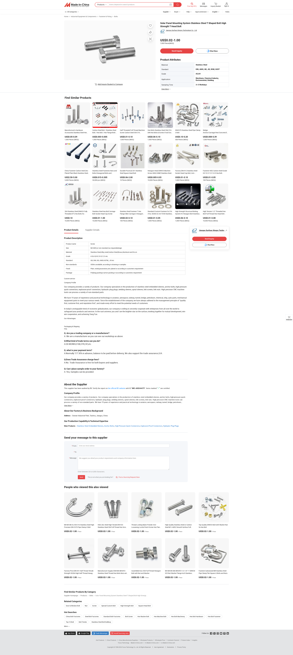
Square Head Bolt (144, 606)
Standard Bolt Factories (111, 616)
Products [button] (100, 4)
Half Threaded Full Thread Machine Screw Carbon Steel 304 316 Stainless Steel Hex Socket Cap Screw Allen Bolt (132, 131)
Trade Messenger (100, 633)
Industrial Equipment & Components (83, 16)
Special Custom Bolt (108, 606)
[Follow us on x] (214, 633)
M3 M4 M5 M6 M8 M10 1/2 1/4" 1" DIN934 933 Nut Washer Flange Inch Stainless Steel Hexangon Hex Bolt (180, 573)
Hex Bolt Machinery (178, 616)
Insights (194, 640)
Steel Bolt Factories (92, 616)
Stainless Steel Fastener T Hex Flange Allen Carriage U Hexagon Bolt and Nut (131, 212)
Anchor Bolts (109, 426)
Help (188, 12)
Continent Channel (173, 640)
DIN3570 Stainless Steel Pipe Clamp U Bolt (187, 131)
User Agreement (159, 647)
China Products (111, 640)
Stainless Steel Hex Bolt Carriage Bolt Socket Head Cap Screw (103, 212)
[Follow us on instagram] (218, 633)
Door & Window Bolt (73, 606)
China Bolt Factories (73, 616)
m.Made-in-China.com (152, 643)
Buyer (176, 12)
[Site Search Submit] (178, 4)
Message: (73, 458)
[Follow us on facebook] (211, 633)
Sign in (226, 6)
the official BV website (116, 388)
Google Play (83, 633)
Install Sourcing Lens (121, 633)
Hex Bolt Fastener (214, 616)
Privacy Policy (181, 647)
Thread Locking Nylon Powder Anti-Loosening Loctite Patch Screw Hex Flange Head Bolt (146, 527)
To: (76, 452)
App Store (70, 633)
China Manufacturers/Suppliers (128, 640)
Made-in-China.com (137, 643)
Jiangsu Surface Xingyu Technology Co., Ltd (181, 30)
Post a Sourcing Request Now (128, 477)
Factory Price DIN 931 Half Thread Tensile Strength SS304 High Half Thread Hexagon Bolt (79, 573)
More (66, 626)
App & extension (201, 12)
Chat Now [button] (214, 51)
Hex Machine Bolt (160, 616)
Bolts (116, 16)
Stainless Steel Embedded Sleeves (90, 426)
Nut (86, 606)
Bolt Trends (83, 622)
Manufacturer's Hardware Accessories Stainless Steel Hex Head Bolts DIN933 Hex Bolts (76, 131)
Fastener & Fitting (105, 16)
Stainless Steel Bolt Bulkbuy (101, 622)
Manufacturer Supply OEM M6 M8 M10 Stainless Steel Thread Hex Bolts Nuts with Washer (113, 573)
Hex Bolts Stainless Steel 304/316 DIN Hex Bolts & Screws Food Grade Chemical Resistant (160, 131)
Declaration (170, 647)
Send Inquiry (177, 51)
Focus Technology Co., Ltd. (130, 647)
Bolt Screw (129, 616)
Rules (227, 12)
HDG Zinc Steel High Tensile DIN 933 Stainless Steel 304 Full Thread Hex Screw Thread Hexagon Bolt (112, 527)
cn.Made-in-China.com (168, 643)
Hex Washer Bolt (143, 616)
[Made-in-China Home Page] (76, 4)
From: (75, 446)
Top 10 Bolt (70, 622)
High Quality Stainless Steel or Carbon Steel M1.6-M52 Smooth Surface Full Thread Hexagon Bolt (178, 527)
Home (66, 16)
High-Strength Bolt (127, 606)
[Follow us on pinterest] (224, 633)
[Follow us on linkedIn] (228, 633)
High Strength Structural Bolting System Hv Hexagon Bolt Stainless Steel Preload (187, 212)
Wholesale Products (146, 640)
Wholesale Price (160, 640)
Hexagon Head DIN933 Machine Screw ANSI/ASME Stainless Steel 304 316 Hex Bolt (159, 172)
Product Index (185, 640)
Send (81, 477)
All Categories (72, 12)
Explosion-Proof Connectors (151, 426)
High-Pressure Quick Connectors (127, 426)
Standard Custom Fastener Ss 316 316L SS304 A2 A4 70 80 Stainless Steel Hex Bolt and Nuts (160, 212)
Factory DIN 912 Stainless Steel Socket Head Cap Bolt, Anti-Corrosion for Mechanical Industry (187, 172)
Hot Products (100, 640)
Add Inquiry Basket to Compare (110, 84)
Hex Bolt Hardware (196, 616)
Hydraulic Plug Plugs (171, 426)
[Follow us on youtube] (221, 633)
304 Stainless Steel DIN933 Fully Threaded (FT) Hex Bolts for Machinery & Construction (76, 212)
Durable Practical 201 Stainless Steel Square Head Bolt (131, 172)
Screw (94, 606)
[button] (171, 4)
